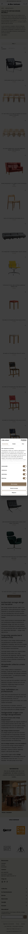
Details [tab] (14, 443)
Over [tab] (23, 443)
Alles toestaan (14, 484)
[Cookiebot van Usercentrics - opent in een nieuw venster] (21, 440)
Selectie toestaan (14, 488)
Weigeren (14, 492)
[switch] (25, 470)
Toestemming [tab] (5, 443)
